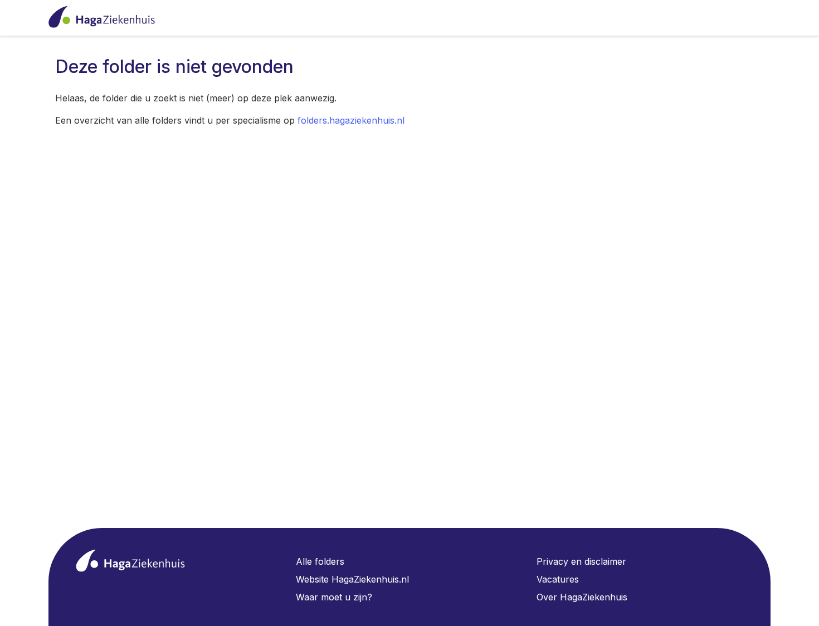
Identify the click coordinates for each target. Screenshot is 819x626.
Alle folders (320, 561)
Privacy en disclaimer (581, 561)
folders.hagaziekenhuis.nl (351, 120)
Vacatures (558, 579)
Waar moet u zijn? (334, 597)
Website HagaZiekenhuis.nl (352, 579)
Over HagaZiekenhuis (582, 597)
